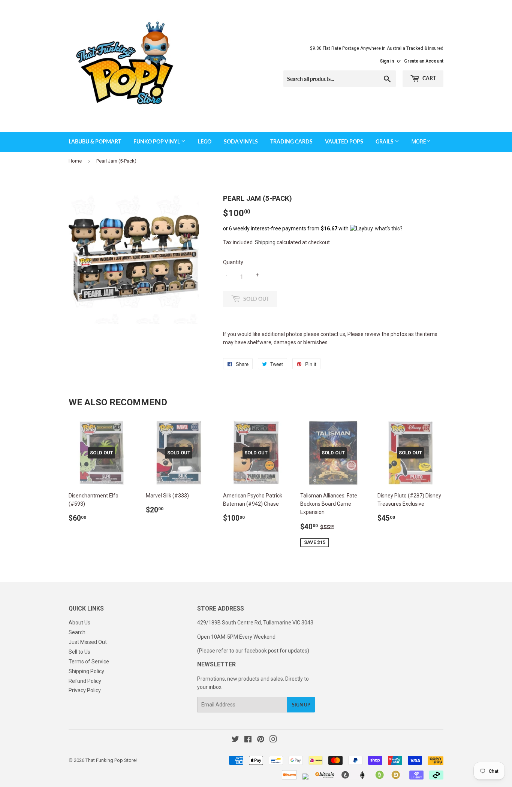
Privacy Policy (85, 690)
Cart (428, 78)
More (419, 142)
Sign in (387, 61)
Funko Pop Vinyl (157, 141)
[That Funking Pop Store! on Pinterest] (261, 740)
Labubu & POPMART (95, 141)
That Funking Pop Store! (111, 760)
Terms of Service (89, 662)
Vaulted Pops (344, 141)
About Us (79, 623)
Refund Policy (85, 681)
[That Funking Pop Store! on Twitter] (235, 740)
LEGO (204, 141)
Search (77, 632)
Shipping (265, 242)
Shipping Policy (86, 671)
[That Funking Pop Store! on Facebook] (248, 740)
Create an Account (423, 61)
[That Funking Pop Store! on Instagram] (273, 740)
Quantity (233, 262)
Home (75, 161)
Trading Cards (291, 141)
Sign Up (301, 705)
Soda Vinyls (241, 141)
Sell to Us (79, 652)
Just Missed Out (88, 642)
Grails (385, 141)
